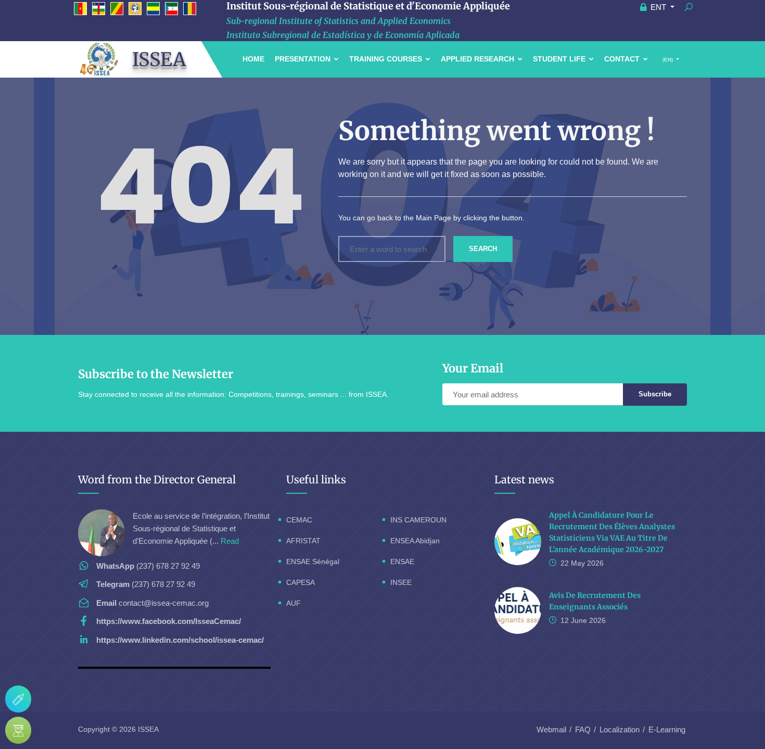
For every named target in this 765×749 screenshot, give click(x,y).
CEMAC (299, 520)
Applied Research (478, 59)
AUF (293, 603)
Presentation (304, 59)
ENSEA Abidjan (415, 540)
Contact (623, 59)
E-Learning (666, 729)
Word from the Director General (157, 479)
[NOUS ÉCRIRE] (18, 699)
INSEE (401, 582)
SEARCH (483, 249)
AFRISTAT (303, 540)
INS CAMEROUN (418, 520)
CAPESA (300, 582)
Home (253, 59)
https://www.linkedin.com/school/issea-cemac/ (180, 639)
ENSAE (402, 561)
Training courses (386, 59)
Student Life (560, 59)
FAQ (583, 729)
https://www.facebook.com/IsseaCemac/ (168, 621)
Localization (620, 729)
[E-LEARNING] (18, 730)
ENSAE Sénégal (312, 561)
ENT (658, 7)
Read (230, 540)
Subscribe (655, 394)
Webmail (551, 729)
